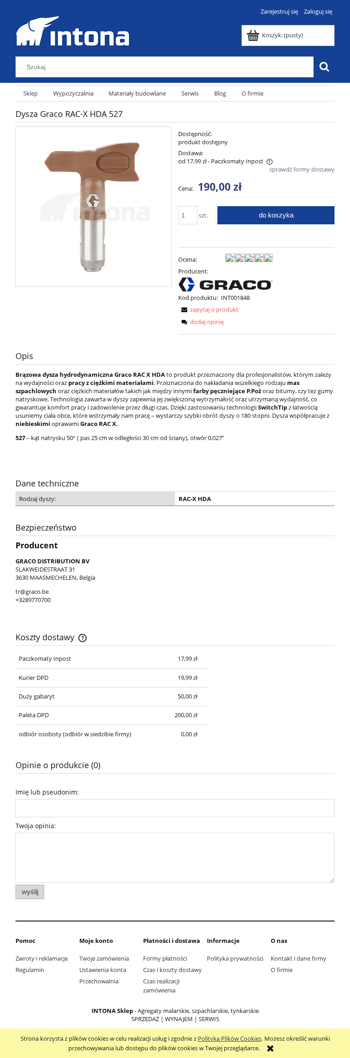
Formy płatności (165, 958)
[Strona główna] (72, 29)
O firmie (282, 970)
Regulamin (29, 970)
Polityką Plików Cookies (230, 1038)
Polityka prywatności (235, 958)
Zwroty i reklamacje (41, 958)
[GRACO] (225, 283)
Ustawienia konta (102, 970)
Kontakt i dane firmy (298, 958)
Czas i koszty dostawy (172, 970)
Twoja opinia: (35, 825)
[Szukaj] (324, 66)
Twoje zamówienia (104, 958)
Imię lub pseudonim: (47, 792)
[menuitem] (30, 93)
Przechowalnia (98, 981)
